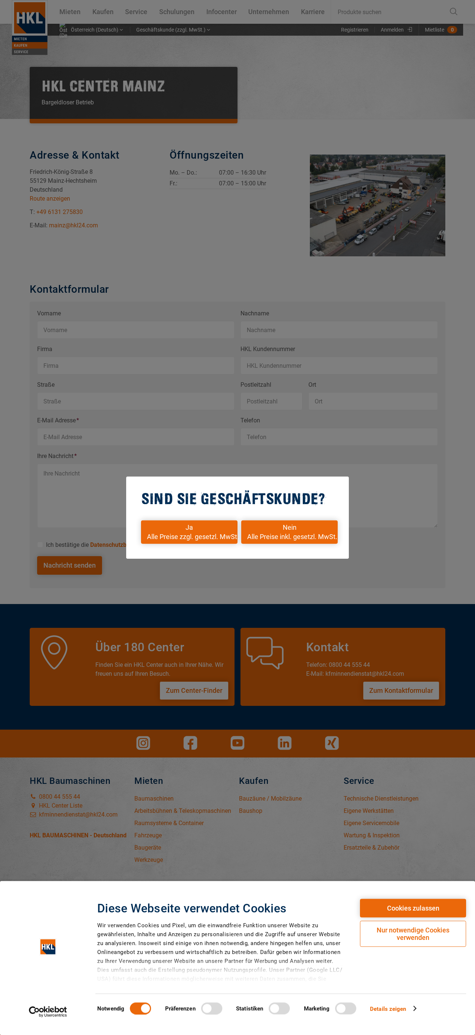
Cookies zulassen (413, 908)
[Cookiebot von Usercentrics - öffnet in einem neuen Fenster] (48, 1011)
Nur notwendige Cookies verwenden (413, 933)
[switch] (211, 1008)
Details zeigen (388, 1008)
